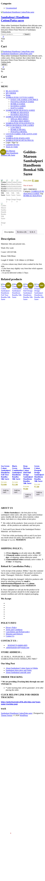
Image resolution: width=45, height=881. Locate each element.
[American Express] (6, 603)
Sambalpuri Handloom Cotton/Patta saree (15, 19)
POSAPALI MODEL (19, 132)
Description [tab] (9, 232)
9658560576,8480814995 (17, 645)
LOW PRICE (16, 127)
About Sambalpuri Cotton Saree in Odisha (22, 668)
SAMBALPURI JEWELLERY (18, 138)
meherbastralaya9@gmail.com (17, 647)
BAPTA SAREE (17, 108)
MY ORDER (11, 93)
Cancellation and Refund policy (18, 632)
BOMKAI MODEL (18, 130)
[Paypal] (6, 610)
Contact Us (10, 636)
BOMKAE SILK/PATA (20, 112)
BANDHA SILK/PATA (20, 115)
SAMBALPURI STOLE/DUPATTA (20, 123)
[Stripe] (6, 616)
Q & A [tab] (32, 232)
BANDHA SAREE (18, 106)
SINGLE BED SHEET (20, 119)
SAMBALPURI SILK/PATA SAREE (20, 110)
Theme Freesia (6, 715)
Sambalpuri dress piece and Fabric (19, 670)
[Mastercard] (6, 605)
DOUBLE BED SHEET (20, 121)
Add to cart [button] (6, 491)
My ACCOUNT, (12, 91)
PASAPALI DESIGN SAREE (22, 102)
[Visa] (6, 608)
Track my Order (12, 147)
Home (8, 95)
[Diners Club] (6, 612)
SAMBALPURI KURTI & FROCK (20, 140)
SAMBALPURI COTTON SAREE (20, 97)
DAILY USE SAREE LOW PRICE (24, 100)
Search (27, 34)
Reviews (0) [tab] (21, 232)
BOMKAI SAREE (18, 104)
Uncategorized (11, 8)
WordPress (24, 715)
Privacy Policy (11, 627)
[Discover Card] (6, 614)
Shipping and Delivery (14, 634)
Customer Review (12, 145)
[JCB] (6, 618)
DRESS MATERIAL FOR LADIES (20, 125)
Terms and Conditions (14, 630)
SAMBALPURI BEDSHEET (17, 117)
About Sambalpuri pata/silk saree (18, 672)
